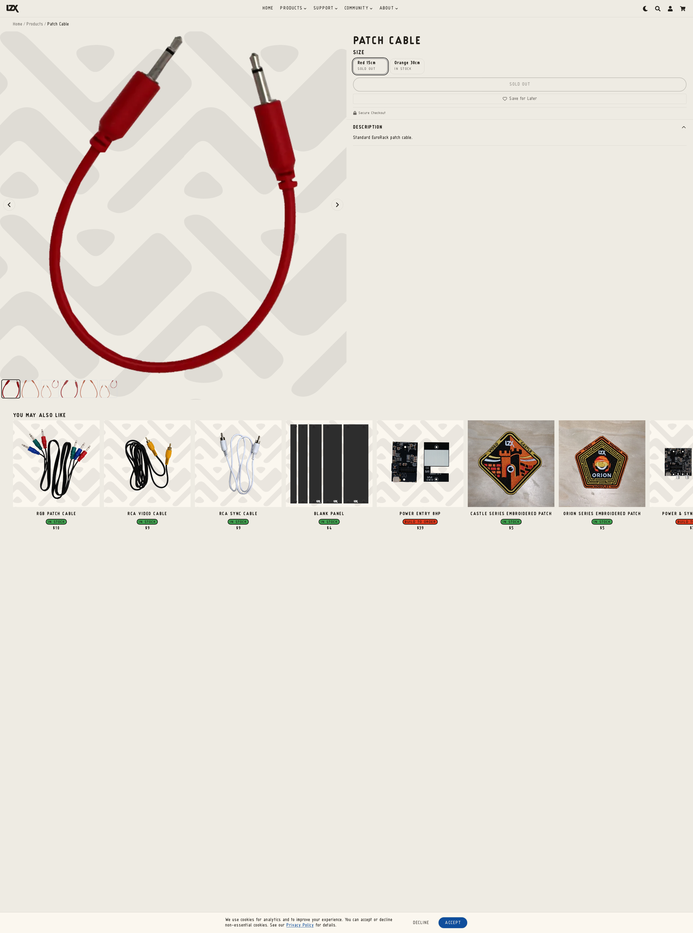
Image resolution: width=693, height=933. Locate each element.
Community (356, 8)
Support (323, 8)
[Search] (658, 9)
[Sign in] (670, 9)
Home (268, 8)
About (387, 8)
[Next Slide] (337, 205)
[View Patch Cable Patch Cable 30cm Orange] (88, 389)
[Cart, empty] (683, 9)
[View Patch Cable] (10, 389)
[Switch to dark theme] (645, 9)
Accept (453, 923)
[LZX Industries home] (12, 9)
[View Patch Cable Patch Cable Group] (108, 389)
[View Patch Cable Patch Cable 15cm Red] (69, 389)
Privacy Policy (300, 925)
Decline (421, 923)
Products (291, 8)
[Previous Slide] (9, 205)
